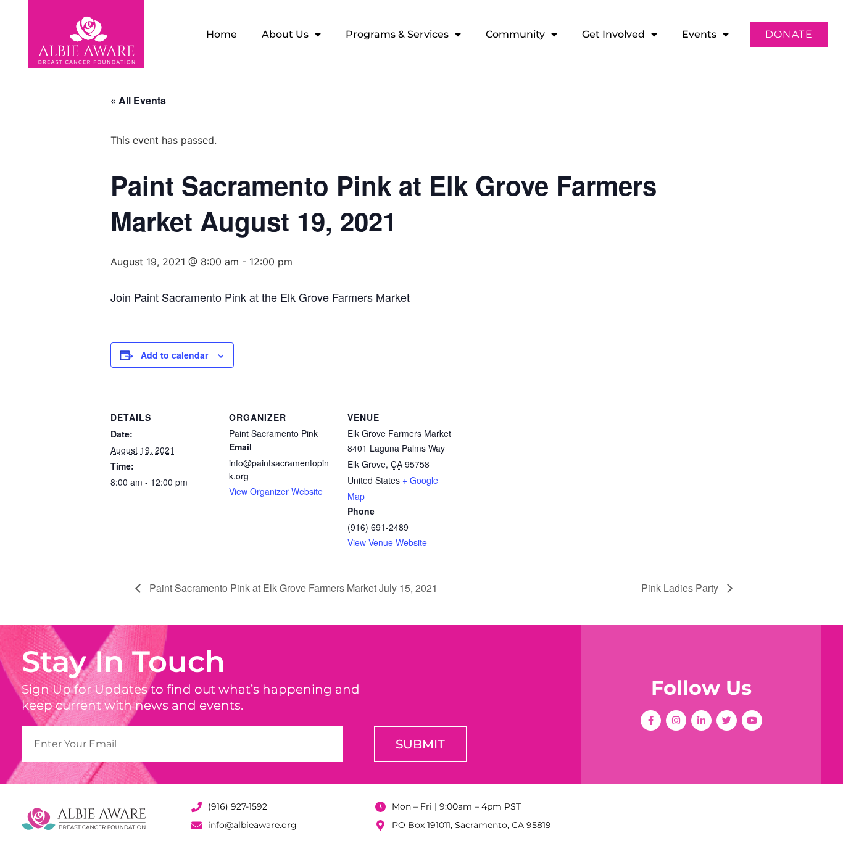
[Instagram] (676, 720)
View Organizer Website (276, 491)
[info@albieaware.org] (196, 825)
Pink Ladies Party (681, 588)
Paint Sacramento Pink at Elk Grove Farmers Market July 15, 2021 (292, 588)
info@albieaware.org (252, 825)
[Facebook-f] (651, 720)
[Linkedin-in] (701, 720)
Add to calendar (174, 355)
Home (221, 34)
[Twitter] (726, 720)
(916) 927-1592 (237, 806)
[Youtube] (752, 720)
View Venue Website (387, 542)
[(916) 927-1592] (196, 807)
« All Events (138, 100)
